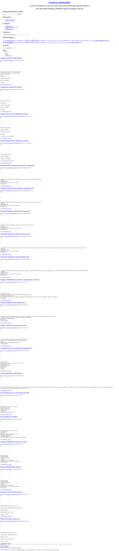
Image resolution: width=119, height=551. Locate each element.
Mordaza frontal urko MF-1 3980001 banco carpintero (14, 140)
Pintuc (21, 42)
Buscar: (4, 14)
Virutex (69, 42)
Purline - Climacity (42, 42)
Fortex (56, 40)
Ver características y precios (5, 84)
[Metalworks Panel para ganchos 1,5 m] (5, 530)
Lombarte (96, 40)
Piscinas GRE (25, 42)
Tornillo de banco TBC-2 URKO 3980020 (11, 58)
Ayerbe (11, 40)
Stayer (64, 42)
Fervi (51, 40)
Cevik (30, 40)
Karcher (90, 40)
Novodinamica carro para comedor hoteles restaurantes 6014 (15, 348)
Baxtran (20, 40)
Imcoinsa (83, 40)
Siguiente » (7, 545)
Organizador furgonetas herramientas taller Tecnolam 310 (15, 211)
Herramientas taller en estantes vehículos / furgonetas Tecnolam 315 (17, 165)
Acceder (7, 53)
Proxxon (36, 42)
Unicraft (66, 42)
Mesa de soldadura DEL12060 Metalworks (11, 373)
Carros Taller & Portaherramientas (11, 167)
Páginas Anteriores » (4, 546)
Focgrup (53, 40)
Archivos (5, 48)
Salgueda (60, 42)
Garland (64, 40)
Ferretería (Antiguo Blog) (59, 2)
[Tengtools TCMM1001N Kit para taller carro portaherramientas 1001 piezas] (5, 291)
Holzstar (79, 40)
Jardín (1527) (8, 28)
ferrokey (48, 40)
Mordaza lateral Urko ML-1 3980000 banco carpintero (14, 114)
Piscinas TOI (32, 42)
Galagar (59, 40)
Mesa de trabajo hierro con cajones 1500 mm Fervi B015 (14, 392)
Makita (101, 40)
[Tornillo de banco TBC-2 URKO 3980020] (5, 70)
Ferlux (46, 40)
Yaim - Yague (75, 42)
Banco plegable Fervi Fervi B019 (8, 416)
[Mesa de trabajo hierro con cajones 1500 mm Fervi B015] (5, 404)
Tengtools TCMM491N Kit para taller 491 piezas (12, 302)
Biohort (23, 40)
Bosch (26, 40)
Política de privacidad (9, 20)
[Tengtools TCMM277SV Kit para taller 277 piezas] (5, 337)
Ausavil (6, 40)
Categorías (5, 34)
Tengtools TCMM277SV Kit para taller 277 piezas (13, 325)
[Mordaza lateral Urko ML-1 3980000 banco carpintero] (5, 125)
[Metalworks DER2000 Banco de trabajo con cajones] (5, 453)
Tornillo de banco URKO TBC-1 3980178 (11, 87)
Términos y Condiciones (10, 19)
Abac (3, 40)
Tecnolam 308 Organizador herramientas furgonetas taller (15, 234)
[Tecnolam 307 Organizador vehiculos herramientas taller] (5, 268)
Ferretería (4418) (8, 26)
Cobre (40, 40)
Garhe (61, 40)
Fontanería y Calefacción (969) (11, 27)
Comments (8, 55)
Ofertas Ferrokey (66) (9, 29)
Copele (43, 40)
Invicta (87, 40)
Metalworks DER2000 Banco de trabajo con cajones (13, 441)
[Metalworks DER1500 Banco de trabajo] (5, 478)
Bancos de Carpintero (9, 60)
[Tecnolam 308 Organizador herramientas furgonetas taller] (5, 245)
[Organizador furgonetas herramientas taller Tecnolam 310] (5, 223)
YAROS (80, 42)
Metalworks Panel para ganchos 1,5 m (10, 518)
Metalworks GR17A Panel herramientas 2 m (11, 492)
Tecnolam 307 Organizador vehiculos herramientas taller (14, 256)
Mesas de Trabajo (8, 375)
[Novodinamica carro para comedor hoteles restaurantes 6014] (5, 360)
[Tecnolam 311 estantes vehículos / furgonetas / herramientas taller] (5, 200)
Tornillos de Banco (17, 116)
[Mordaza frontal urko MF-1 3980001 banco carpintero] (5, 152)
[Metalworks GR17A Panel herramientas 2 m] (5, 503)
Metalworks (106, 40)
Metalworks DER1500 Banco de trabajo (10, 467)
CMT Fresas (35, 40)
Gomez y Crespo (70, 40)
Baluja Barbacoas (15, 40)
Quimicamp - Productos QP (51, 42)
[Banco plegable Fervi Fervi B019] (5, 428)
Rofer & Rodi (57, 42)
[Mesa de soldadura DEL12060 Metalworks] (5, 385)
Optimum (15, 42)
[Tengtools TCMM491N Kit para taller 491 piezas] (5, 314)
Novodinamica (8, 42)
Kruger (92, 40)
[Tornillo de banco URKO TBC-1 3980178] (5, 99)
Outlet (18, 42)
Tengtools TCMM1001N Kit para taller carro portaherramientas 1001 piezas (19, 279)
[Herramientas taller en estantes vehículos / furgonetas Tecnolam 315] (5, 177)
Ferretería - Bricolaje (17, 547)
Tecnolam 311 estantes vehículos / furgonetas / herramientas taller (17, 188)
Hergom (76, 40)
